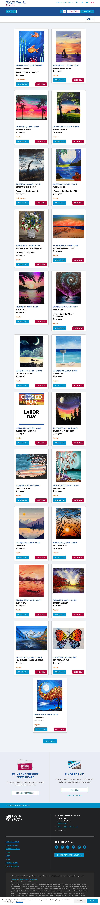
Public (74, 11)
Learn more (19, 902)
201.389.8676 (61, 831)
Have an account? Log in (75, 795)
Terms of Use (15, 880)
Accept (92, 901)
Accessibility (34, 880)
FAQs (8, 852)
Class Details (22, 84)
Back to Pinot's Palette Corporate (19, 805)
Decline (80, 901)
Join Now (75, 790)
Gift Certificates (13, 849)
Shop (8, 856)
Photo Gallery (12, 863)
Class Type (11, 11)
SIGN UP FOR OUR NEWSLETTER (69, 855)
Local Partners (12, 866)
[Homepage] (28, 818)
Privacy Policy (24, 880)
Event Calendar (12, 842)
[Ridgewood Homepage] (16, 2)
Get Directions (62, 823)
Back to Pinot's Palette (64, 2)
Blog (8, 859)
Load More (50, 741)
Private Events (12, 845)
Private (87, 11)
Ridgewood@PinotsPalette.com (67, 827)
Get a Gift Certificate (25, 793)
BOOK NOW (41, 84)
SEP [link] (88, 19)
